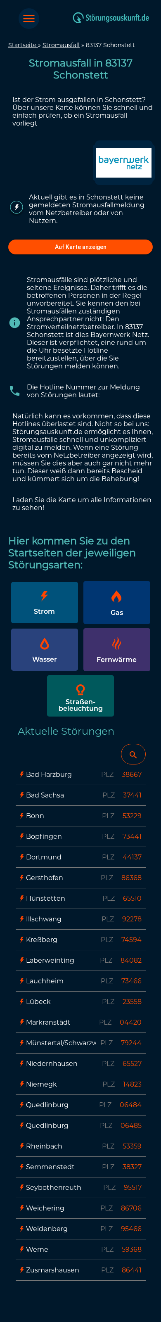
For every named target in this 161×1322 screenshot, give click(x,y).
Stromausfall (61, 45)
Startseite (23, 45)
